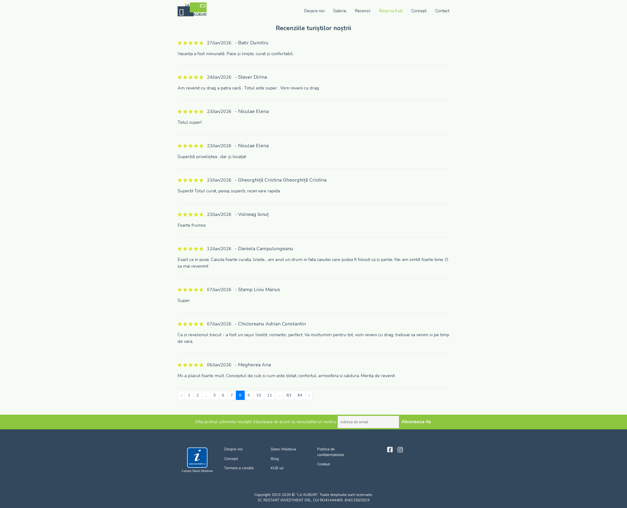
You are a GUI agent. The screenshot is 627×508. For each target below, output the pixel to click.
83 (289, 395)
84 (300, 395)
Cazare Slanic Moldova (197, 471)
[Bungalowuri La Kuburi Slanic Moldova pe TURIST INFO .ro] (197, 457)
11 (269, 395)
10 (258, 395)
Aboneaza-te (416, 421)
